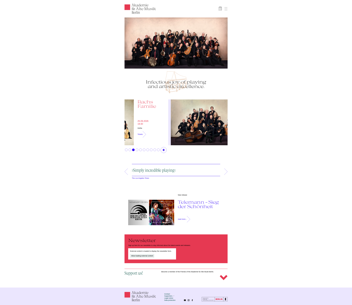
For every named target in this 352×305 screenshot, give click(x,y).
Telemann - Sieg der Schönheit (198, 204)
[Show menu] (226, 8)
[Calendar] (220, 8)
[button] (126, 150)
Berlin (199, 128)
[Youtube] (185, 300)
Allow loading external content (142, 256)
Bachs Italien (205, 104)
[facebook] (192, 300)
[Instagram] (188, 300)
